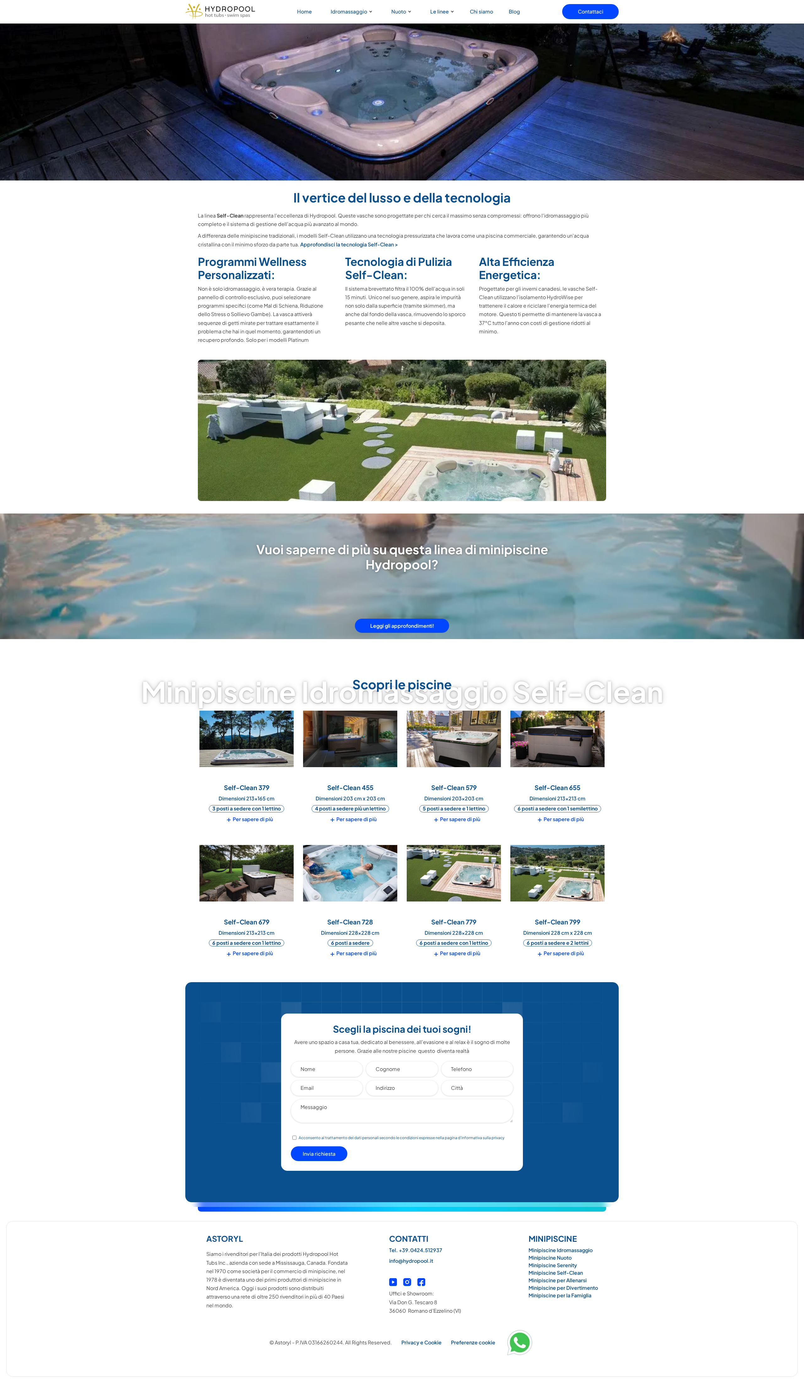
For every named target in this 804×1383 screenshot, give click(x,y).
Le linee (439, 11)
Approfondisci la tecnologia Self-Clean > (349, 244)
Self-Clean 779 (453, 922)
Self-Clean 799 (557, 922)
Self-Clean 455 (350, 787)
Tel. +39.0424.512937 (415, 1250)
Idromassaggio (349, 11)
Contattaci (590, 11)
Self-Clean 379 (246, 787)
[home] (220, 11)
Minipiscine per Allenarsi (558, 1280)
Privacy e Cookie (421, 1342)
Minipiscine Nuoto (550, 1257)
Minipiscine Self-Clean (556, 1272)
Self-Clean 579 (454, 787)
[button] (350, 11)
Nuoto (398, 11)
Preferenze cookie (473, 1342)
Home (304, 11)
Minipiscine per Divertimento (563, 1287)
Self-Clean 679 (246, 922)
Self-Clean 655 (557, 787)
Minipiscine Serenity (553, 1265)
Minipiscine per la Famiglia (560, 1295)
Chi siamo (481, 11)
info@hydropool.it (411, 1260)
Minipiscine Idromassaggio (561, 1250)
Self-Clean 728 (350, 922)
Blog (514, 11)
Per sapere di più (249, 819)
